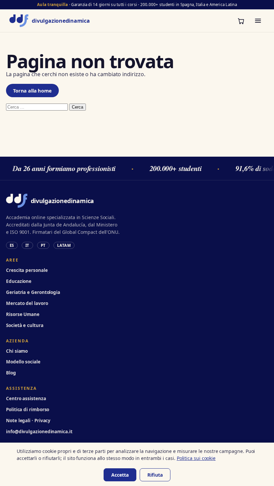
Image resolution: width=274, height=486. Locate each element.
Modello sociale (23, 362)
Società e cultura (24, 325)
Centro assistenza (26, 398)
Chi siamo (17, 351)
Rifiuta (155, 475)
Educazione (18, 281)
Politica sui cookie (196, 458)
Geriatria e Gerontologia (33, 292)
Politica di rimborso (27, 410)
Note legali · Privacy (28, 421)
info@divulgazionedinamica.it (39, 432)
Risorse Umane (22, 314)
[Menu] (258, 20)
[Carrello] (241, 20)
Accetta (120, 475)
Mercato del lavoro (27, 303)
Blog (11, 373)
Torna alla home (32, 90)
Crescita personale (27, 270)
